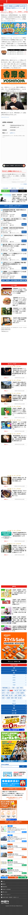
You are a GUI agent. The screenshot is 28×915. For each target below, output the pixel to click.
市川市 (8, 692)
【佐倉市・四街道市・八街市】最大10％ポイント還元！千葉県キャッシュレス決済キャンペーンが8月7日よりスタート (19, 412)
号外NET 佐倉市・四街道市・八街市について (10, 897)
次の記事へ (22, 188)
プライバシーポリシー (6, 894)
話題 (3, 331)
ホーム (3, 881)
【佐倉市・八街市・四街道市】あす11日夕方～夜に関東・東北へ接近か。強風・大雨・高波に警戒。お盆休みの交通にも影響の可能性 (19, 620)
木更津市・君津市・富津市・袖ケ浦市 (14, 697)
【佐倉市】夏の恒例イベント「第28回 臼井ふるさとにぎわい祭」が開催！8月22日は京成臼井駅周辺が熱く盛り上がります (19, 372)
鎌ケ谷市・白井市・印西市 (20, 690)
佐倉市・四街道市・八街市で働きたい (13, 205)
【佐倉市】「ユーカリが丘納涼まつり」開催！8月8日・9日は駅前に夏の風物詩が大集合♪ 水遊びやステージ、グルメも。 (19, 425)
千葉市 (13, 687)
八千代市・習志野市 (20, 692)
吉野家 (2, 329)
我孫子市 (4, 690)
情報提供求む (4, 886)
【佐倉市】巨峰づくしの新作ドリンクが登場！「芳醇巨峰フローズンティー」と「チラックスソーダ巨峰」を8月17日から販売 (19, 610)
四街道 (6, 329)
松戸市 (3, 692)
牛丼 (9, 329)
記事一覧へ (14, 188)
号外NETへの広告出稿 (6, 889)
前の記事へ (6, 188)
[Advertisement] (14, 348)
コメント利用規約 (23, 184)
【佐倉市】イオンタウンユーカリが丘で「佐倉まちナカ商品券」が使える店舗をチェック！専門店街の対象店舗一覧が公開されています (19, 549)
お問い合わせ (4, 892)
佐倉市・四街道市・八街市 (20, 695)
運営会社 (4, 884)
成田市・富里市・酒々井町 (7, 695)
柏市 (10, 690)
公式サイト (12, 133)
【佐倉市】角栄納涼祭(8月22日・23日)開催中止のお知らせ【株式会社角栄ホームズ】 (19, 534)
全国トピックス (4, 11)
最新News (11, 11)
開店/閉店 (20, 11)
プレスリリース (5, 117)
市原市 (3, 697)
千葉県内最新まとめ (6, 687)
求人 (15, 11)
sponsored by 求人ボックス (14, 207)
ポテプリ (6, 331)
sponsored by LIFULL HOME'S (14, 823)
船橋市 (12, 692)
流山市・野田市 (20, 687)
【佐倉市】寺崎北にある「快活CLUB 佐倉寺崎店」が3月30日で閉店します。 (19, 479)
